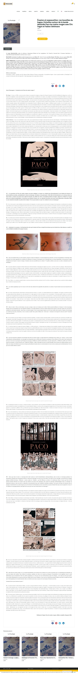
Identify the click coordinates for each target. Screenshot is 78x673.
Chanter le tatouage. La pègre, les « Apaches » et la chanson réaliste (11, 658)
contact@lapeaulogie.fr (38, 668)
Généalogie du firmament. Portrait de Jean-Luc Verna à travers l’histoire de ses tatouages (30, 658)
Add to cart (42, 38)
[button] (19, 20)
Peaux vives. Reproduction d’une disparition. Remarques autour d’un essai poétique (48, 658)
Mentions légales (55, 668)
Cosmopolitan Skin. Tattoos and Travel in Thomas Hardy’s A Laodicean (66, 658)
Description (7, 48)
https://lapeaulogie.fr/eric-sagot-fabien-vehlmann (33, 76)
